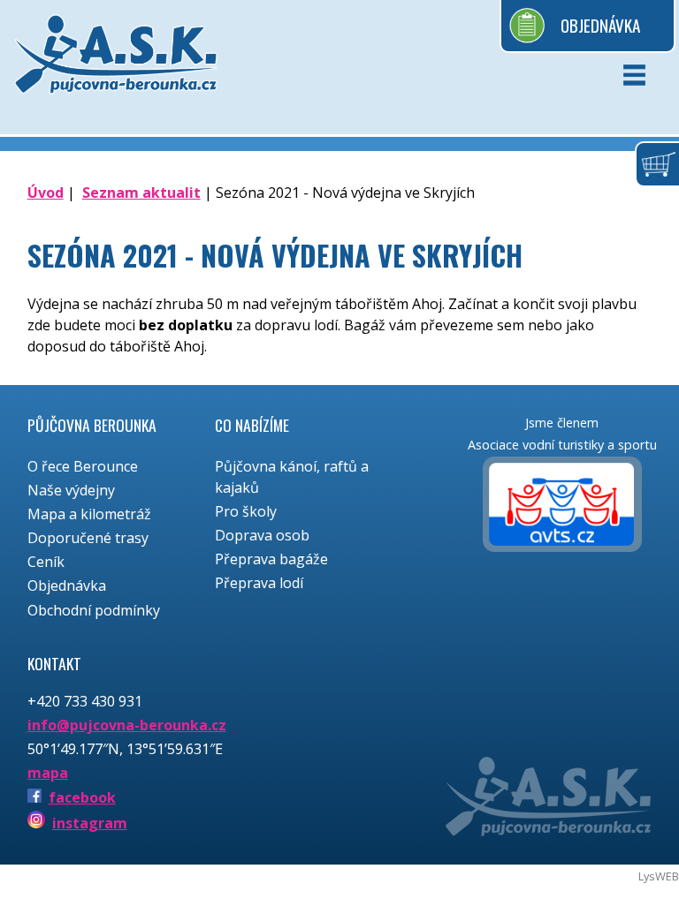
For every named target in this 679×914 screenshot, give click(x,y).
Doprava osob (262, 535)
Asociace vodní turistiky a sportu (562, 444)
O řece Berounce (82, 466)
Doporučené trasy (88, 538)
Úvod (45, 192)
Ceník (46, 561)
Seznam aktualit (141, 192)
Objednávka (600, 25)
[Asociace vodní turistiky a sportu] (562, 507)
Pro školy (246, 511)
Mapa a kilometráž (89, 514)
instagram (89, 823)
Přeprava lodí (259, 583)
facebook (82, 797)
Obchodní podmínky (93, 610)
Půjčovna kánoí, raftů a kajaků (292, 477)
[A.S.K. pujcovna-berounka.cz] (115, 67)
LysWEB (658, 876)
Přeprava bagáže (271, 559)
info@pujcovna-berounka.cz (126, 725)
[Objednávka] (657, 164)
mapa (47, 772)
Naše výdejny (71, 490)
